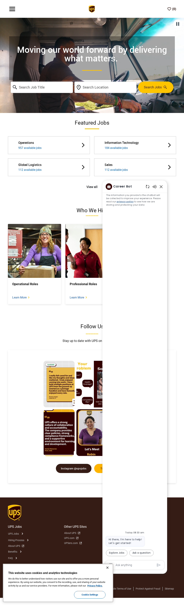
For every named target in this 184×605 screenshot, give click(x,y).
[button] (92, 187)
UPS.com (69, 538)
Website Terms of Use (119, 588)
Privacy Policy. (95, 585)
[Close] (107, 568)
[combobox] (42, 87)
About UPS (14, 546)
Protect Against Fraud (148, 588)
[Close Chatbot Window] (161, 186)
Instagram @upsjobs (73, 468)
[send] (159, 565)
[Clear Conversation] (147, 186)
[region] (134, 375)
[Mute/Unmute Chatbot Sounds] (154, 186)
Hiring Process (16, 540)
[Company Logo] (92, 8)
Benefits (12, 551)
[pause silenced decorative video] (177, 24)
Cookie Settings (90, 594)
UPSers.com (71, 543)
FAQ (10, 558)
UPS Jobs (13, 533)
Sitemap (169, 588)
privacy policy (125, 201)
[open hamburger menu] (12, 9)
